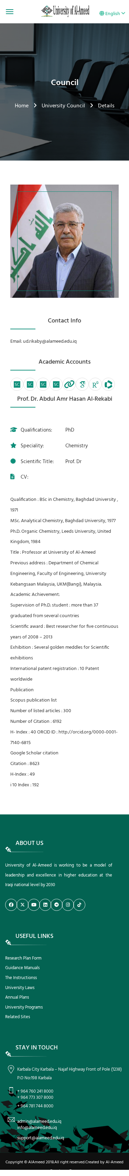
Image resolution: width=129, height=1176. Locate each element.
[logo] (64, 11)
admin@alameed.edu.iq (39, 1121)
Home (22, 106)
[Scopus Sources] (16, 384)
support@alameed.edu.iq (40, 1138)
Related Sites (17, 1017)
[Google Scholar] (82, 384)
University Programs (24, 1007)
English (112, 14)
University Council (63, 106)
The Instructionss (21, 977)
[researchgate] (95, 384)
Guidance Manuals (22, 968)
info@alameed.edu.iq (37, 1127)
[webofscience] (108, 384)
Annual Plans (17, 997)
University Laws (19, 987)
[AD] (69, 384)
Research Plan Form (23, 958)
